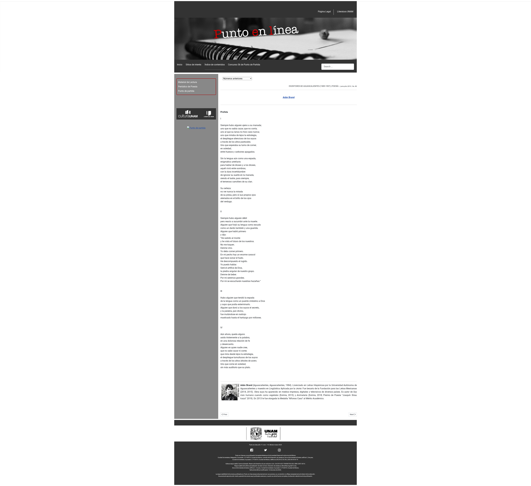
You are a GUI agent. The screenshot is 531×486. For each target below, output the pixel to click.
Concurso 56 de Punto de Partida (244, 64)
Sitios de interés (193, 64)
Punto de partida (186, 91)
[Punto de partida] (196, 127)
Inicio (179, 64)
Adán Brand (289, 97)
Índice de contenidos (215, 64)
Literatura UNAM (345, 11)
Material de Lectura (187, 82)
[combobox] (337, 67)
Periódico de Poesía (187, 86)
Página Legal (324, 11)
